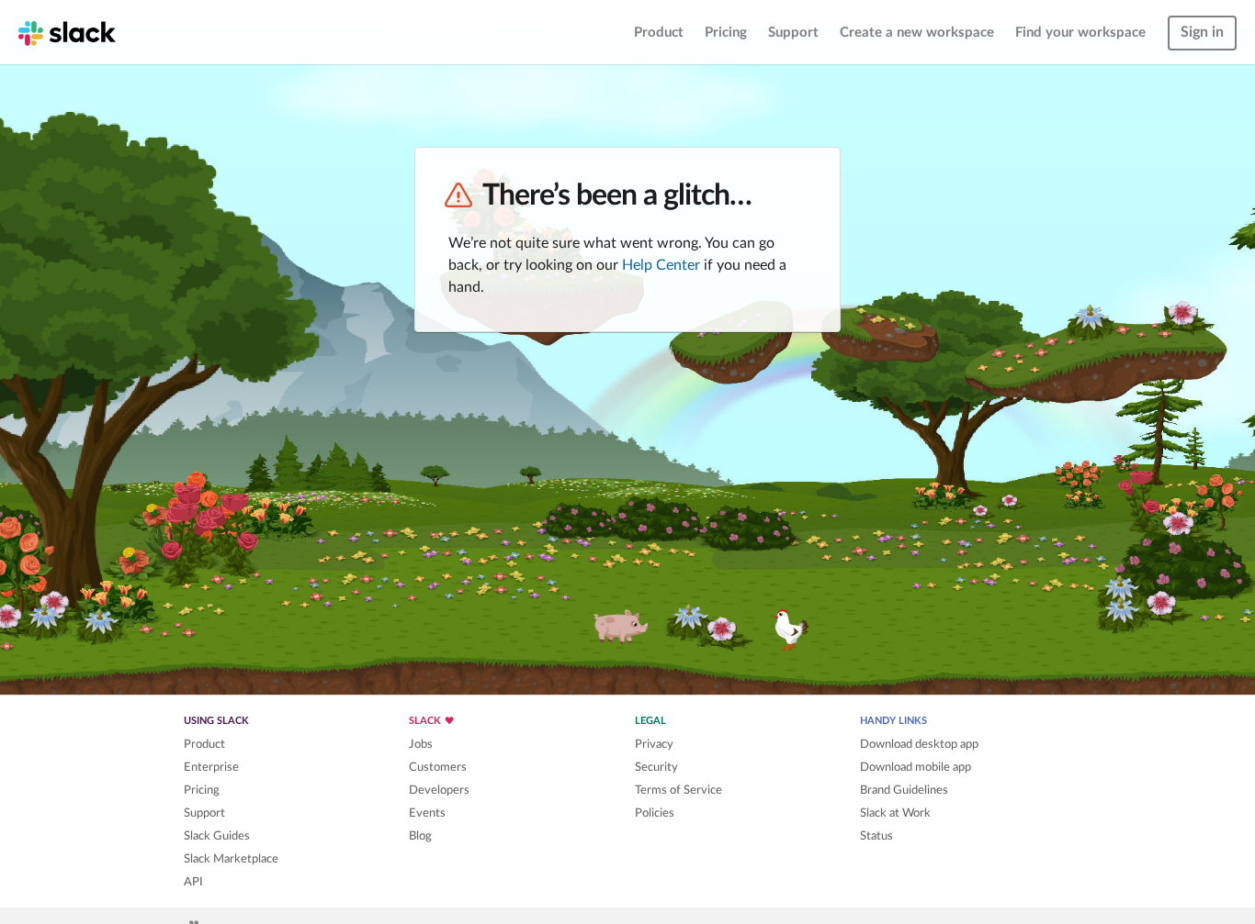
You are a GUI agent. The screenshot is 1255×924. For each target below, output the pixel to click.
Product (659, 32)
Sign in (1202, 32)
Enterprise (211, 767)
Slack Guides (217, 835)
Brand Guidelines (904, 790)
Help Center (661, 265)
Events (427, 813)
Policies (654, 813)
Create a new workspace (917, 32)
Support (793, 32)
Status (876, 835)
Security (656, 767)
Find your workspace (1080, 32)
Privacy (654, 744)
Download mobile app (915, 767)
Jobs (421, 744)
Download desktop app (919, 744)
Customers (438, 767)
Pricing (726, 32)
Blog (420, 835)
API (193, 881)
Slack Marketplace (231, 858)
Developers (439, 790)
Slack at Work (895, 813)
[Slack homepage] (67, 32)
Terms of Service (678, 790)
